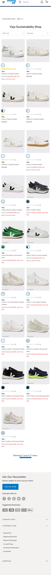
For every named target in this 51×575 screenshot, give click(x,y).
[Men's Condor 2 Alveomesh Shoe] (13, 372)
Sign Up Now (10, 487)
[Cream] (3, 294)
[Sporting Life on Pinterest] (14, 498)
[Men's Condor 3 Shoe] (38, 186)
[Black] (28, 201)
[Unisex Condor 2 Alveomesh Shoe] (13, 326)
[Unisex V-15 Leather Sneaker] (38, 279)
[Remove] (22, 19)
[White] (3, 65)
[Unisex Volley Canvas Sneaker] (38, 232)
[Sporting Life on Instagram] (24, 498)
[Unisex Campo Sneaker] (38, 50)
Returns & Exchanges (10, 540)
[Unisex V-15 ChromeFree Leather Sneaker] (13, 279)
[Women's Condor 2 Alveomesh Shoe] (38, 326)
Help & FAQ (7, 533)
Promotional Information (11, 548)
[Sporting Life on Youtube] (19, 498)
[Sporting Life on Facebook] (4, 498)
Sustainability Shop (8, 19)
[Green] (3, 247)
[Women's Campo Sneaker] (13, 50)
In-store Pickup (8, 544)
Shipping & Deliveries (10, 537)
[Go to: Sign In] (41, 1)
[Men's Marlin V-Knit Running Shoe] (38, 372)
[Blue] (28, 387)
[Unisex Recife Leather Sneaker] (13, 186)
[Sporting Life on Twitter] (9, 498)
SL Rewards (7, 551)
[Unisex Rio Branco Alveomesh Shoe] (13, 232)
